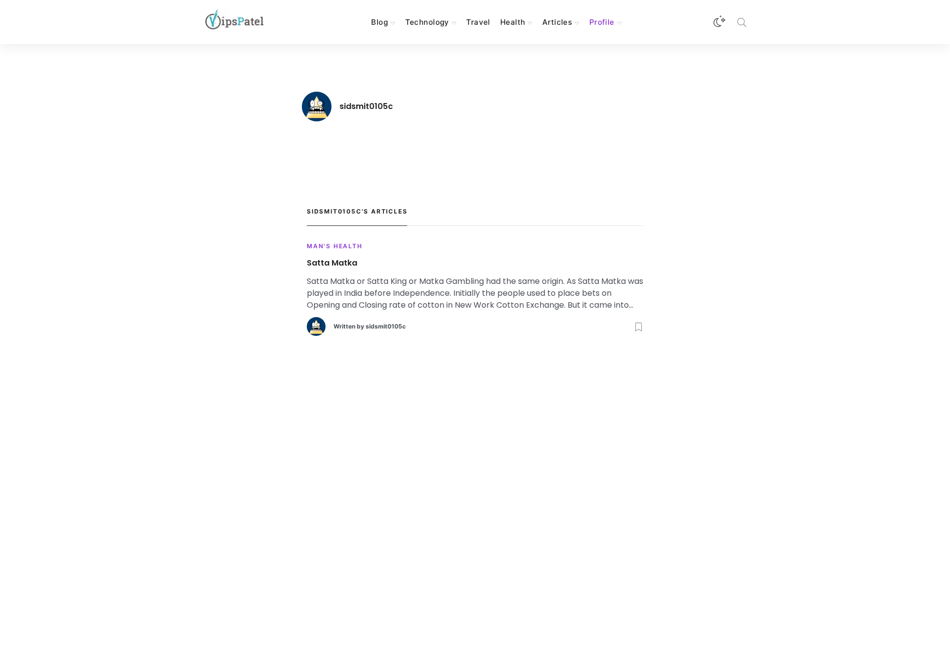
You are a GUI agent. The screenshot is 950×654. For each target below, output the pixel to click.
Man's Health (335, 246)
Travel (478, 22)
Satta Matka (332, 263)
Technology (427, 22)
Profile (602, 22)
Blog (379, 22)
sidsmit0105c (386, 326)
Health (512, 22)
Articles (557, 22)
